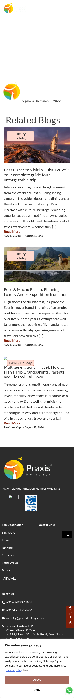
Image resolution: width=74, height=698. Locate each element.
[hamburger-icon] (67, 8)
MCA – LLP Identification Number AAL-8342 (31, 488)
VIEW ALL (9, 578)
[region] (37, 668)
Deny (37, 689)
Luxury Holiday (20, 136)
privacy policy (13, 670)
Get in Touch (70, 615)
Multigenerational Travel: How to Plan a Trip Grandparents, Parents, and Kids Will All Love (34, 372)
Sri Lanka (8, 555)
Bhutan (7, 570)
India (5, 540)
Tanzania (7, 547)
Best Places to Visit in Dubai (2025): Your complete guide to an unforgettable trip (36, 174)
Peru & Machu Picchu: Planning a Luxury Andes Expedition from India (36, 292)
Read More (12, 231)
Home (6, 33)
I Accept (37, 679)
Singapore (8, 532)
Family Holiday (20, 363)
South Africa (10, 562)
